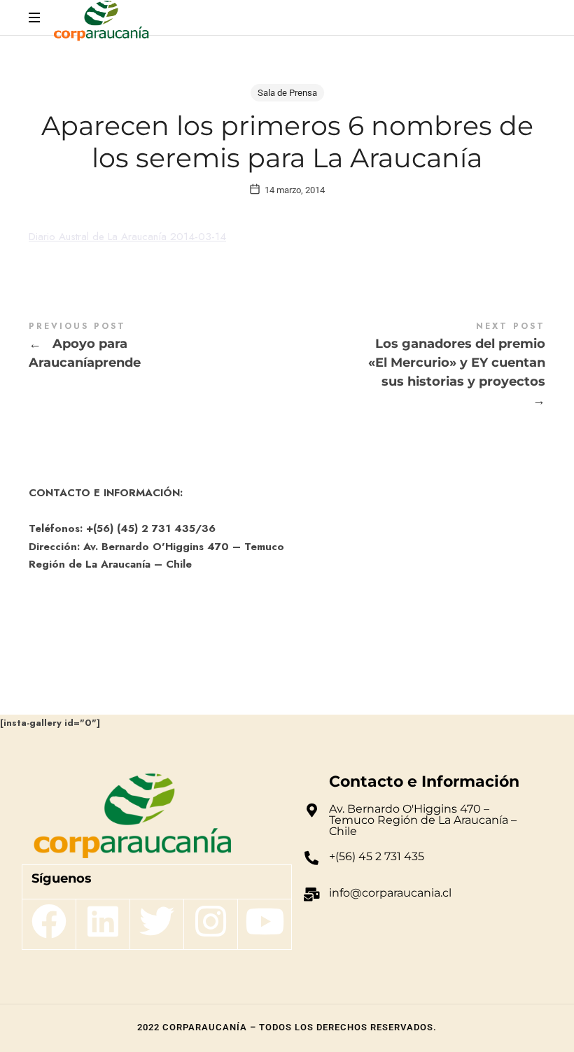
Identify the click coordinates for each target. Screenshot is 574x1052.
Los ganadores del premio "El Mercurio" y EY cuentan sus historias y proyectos (416, 366)
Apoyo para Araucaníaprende (158, 348)
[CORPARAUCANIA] (101, 22)
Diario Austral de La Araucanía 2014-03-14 (127, 236)
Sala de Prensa (287, 92)
